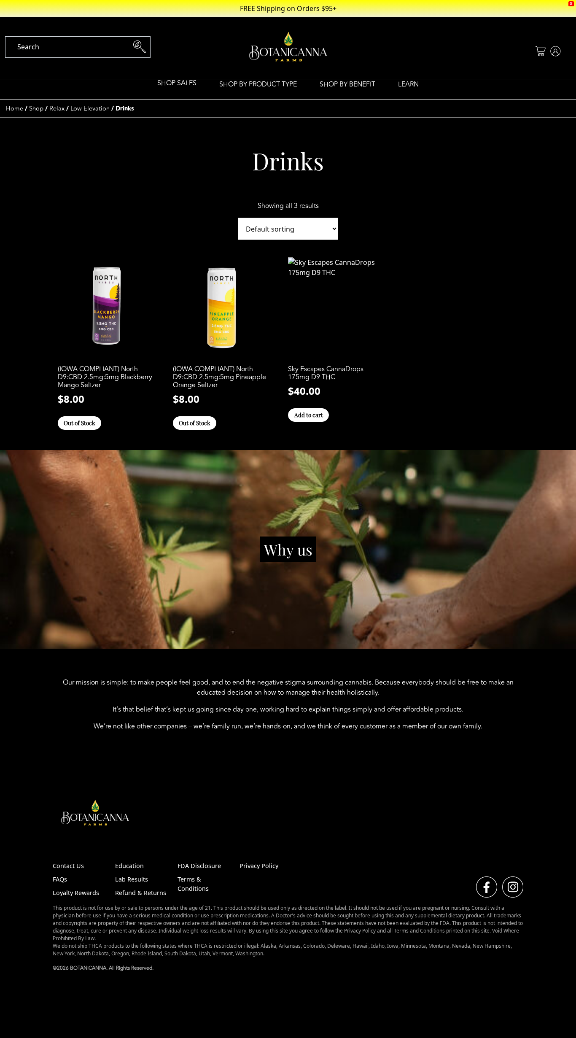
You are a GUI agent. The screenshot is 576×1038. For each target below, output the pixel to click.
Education (129, 866)
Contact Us (68, 866)
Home (14, 108)
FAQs (60, 879)
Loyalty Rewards (76, 893)
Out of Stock (79, 422)
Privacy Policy (259, 866)
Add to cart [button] (308, 414)
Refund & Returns (140, 893)
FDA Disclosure (199, 866)
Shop (36, 108)
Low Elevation (90, 108)
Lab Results (131, 879)
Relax (57, 108)
